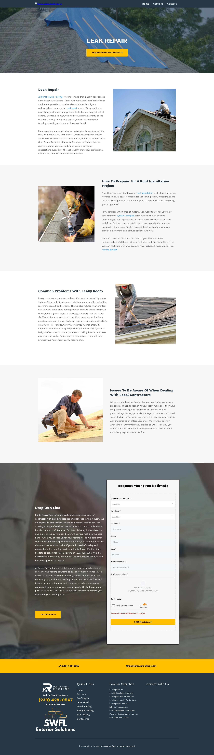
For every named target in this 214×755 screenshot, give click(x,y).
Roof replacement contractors (122, 710)
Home (145, 3)
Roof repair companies (118, 717)
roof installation (145, 193)
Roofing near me (116, 690)
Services (158, 3)
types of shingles (126, 215)
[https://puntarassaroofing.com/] (48, 3)
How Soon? (116, 511)
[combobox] (143, 504)
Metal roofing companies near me (123, 714)
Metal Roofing (84, 706)
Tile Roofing (83, 714)
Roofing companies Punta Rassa (122, 700)
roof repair (72, 108)
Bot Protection (116, 599)
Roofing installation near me (121, 693)
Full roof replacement (118, 707)
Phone (114, 536)
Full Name (115, 524)
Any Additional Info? (118, 562)
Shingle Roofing (85, 710)
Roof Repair (83, 698)
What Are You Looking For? (122, 498)
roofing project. (110, 249)
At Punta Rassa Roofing (50, 97)
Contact (172, 3)
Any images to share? (119, 574)
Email (113, 549)
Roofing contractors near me (121, 697)
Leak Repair (83, 702)
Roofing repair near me (119, 704)
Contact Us (83, 719)
